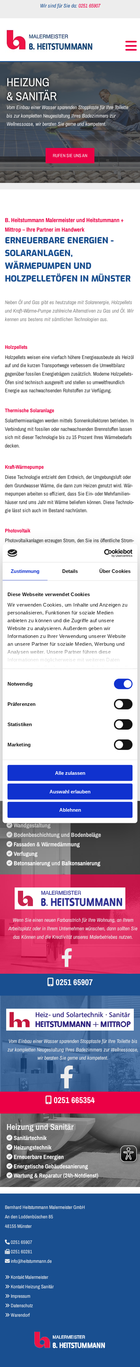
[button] (117, 43)
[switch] (123, 704)
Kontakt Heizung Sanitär (32, 1286)
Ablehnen (70, 810)
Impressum (20, 1296)
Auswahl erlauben (70, 791)
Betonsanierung (32, 863)
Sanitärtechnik (30, 1138)
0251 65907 (74, 982)
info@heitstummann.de (31, 1261)
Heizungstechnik (32, 1147)
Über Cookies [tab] (115, 571)
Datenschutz (22, 1305)
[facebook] (66, 957)
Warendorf (17, 1314)
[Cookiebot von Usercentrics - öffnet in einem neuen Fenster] (104, 553)
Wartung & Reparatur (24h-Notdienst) (56, 1175)
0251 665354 (74, 1100)
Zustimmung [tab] (25, 571)
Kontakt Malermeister (29, 1277)
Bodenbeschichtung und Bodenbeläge (57, 835)
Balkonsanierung (81, 863)
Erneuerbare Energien (39, 1157)
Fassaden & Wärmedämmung (47, 844)
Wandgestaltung (32, 825)
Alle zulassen (70, 773)
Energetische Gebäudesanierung (51, 1166)
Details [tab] (70, 571)
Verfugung (25, 854)
